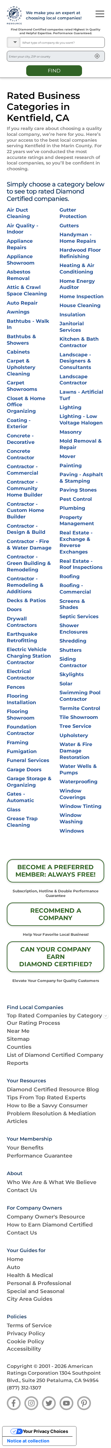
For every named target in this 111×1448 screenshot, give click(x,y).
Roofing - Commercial (75, 588)
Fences (16, 687)
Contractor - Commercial (22, 470)
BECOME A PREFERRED (55, 870)
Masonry (71, 432)
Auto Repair (22, 303)
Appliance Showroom (21, 260)
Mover (68, 456)
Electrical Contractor (20, 674)
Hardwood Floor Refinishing (80, 253)
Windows (72, 831)
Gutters (69, 226)
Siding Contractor (73, 662)
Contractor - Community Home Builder (25, 488)
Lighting (70, 407)
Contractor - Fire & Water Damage (29, 544)
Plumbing (72, 508)
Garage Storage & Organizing (29, 782)
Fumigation (22, 751)
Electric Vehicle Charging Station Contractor (29, 656)
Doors (14, 609)
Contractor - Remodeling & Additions (25, 585)
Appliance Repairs (20, 244)
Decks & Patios (26, 600)
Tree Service (75, 726)
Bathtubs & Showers (21, 340)
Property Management (77, 520)
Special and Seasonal (35, 1291)
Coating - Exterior (19, 423)
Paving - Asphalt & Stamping (81, 478)
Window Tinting (80, 806)
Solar (66, 684)
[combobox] (62, 42)
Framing (17, 742)
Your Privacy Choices (45, 1431)
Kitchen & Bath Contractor (79, 342)
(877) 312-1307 (24, 1388)
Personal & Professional (39, 1283)
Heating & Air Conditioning (77, 268)
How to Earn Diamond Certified (50, 1224)
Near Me (18, 1031)
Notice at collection (28, 1440)
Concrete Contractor (20, 454)
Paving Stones (78, 490)
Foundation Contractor (21, 730)
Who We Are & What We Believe (52, 1182)
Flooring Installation (21, 699)
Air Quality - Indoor (22, 229)
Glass (14, 810)
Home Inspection (82, 296)
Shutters (71, 650)
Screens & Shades (72, 604)
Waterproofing (78, 782)
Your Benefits (25, 1147)
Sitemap (18, 1039)
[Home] (13, 15)
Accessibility (24, 1348)
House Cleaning (80, 305)
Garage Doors (24, 770)
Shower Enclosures (74, 629)
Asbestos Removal (19, 275)
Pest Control (76, 499)
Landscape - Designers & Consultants (75, 361)
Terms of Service (29, 1325)
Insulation (72, 315)
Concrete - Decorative (21, 439)
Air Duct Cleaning (18, 213)
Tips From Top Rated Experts (46, 1097)
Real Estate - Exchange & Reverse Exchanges (76, 542)
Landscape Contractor (74, 380)
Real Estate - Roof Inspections (81, 564)
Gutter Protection (73, 213)
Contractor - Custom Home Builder (25, 510)
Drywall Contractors (22, 622)
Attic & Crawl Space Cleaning (27, 290)
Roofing (70, 576)
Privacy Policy (26, 1333)
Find (54, 70)
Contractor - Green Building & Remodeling (29, 563)
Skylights (72, 674)
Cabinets (18, 352)
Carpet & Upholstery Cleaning (21, 367)
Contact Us (22, 1190)
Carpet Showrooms (22, 386)
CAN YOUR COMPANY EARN (55, 957)
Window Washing (71, 818)
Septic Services (79, 616)
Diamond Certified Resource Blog (53, 1089)
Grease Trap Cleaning (22, 822)
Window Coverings (73, 794)
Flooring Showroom (21, 714)
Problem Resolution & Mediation (51, 1113)
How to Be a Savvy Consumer (47, 1105)
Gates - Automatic (20, 797)
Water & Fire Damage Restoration (76, 750)
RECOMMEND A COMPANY (55, 914)
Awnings (18, 312)
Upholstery (74, 735)
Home (15, 1259)
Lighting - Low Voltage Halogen (81, 419)
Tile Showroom (79, 717)
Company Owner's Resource (46, 1216)
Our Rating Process (33, 1023)
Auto (13, 1267)
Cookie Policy (25, 1341)
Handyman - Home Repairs (78, 238)
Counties (19, 1047)
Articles (17, 1121)
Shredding (73, 641)
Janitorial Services (72, 327)
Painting (71, 465)
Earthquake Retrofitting (22, 637)
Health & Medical (30, 1275)
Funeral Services (28, 760)
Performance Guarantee (39, 1155)
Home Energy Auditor (77, 284)
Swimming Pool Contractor (80, 696)
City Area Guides (29, 1299)
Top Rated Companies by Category (54, 1015)
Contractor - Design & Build (26, 529)
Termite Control (80, 708)
